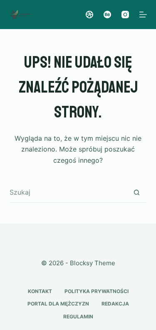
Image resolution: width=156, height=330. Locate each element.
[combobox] (68, 192)
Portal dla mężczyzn (58, 304)
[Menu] (143, 14)
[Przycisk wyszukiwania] (137, 192)
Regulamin (78, 316)
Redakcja (115, 304)
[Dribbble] (89, 14)
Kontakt (40, 291)
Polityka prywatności (96, 291)
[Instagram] (125, 14)
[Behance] (107, 14)
